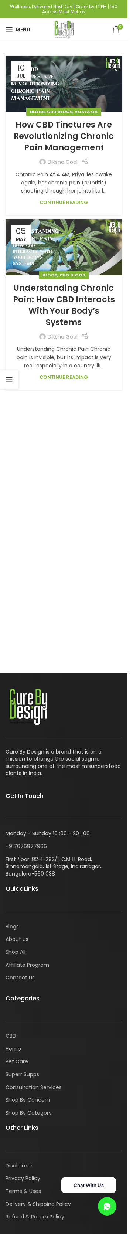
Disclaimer (19, 1165)
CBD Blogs (59, 112)
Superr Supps (22, 1074)
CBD (11, 1036)
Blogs (37, 112)
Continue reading (64, 202)
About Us (17, 939)
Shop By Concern (28, 1100)
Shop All (15, 952)
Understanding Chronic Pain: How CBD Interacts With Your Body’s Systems (64, 305)
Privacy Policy (23, 1178)
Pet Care (17, 1061)
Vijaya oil (86, 112)
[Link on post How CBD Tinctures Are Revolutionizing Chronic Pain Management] (64, 84)
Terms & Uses (23, 1191)
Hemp (13, 1049)
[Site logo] (63, 29)
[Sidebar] (9, 379)
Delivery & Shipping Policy (38, 1204)
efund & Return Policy (36, 1216)
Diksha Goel (63, 162)
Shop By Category (29, 1112)
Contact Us (20, 977)
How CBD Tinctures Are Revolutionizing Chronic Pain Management (64, 136)
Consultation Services (34, 1087)
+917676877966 (26, 846)
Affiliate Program (27, 965)
